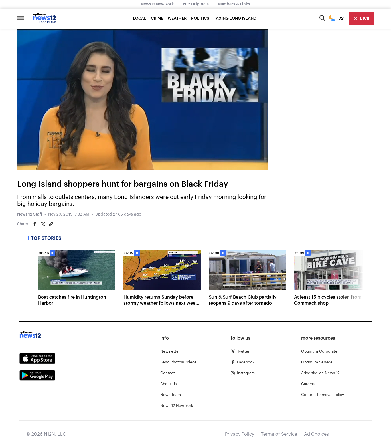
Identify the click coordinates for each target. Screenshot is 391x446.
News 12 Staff (29, 214)
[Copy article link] (51, 224)
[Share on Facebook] (35, 224)
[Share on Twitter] (43, 224)
